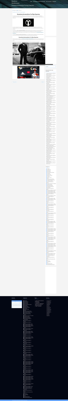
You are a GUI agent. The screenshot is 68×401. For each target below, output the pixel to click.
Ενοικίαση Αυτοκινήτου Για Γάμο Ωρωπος (19, 12)
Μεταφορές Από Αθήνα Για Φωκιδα (51, 250)
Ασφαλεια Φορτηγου (49, 175)
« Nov (12, 307)
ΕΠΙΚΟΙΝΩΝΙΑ (54, 1)
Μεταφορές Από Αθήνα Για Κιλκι (51, 221)
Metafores (48, 168)
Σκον (47, 262)
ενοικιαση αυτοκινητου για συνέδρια (51, 183)
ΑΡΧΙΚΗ (31, 1)
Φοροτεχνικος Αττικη (49, 263)
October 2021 (48, 303)
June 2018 (48, 306)
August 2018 (48, 304)
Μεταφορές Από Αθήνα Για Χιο (51, 254)
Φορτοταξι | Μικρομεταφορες (51, 264)
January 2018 (48, 308)
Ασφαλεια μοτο (49, 174)
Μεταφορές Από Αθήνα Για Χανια (51, 253)
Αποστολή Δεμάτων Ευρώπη (50, 172)
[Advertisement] (51, 23)
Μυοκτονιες (25, 393)
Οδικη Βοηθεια (49, 261)
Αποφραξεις (48, 173)
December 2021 (49, 302)
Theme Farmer (25, 400)
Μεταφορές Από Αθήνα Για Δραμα (51, 195)
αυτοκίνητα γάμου (26, 309)
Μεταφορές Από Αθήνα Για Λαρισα (51, 228)
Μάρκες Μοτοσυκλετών (50, 185)
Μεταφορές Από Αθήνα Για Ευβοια (51, 199)
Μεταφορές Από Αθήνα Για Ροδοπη (51, 243)
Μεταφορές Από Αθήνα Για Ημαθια (28, 337)
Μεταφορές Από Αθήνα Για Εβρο (51, 198)
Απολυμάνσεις (49, 171)
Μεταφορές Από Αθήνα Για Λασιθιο (51, 229)
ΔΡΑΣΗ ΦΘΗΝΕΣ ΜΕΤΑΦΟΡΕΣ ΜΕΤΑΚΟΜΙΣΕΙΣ (39, 1)
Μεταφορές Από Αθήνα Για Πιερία (51, 238)
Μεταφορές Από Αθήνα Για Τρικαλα (51, 246)
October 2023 (48, 301)
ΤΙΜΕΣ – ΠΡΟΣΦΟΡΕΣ (49, 1)
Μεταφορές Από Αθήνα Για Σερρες (51, 245)
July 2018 (48, 305)
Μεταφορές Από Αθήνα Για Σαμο (51, 244)
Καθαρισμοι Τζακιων (49, 184)
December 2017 (49, 309)
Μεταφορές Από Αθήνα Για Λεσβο (51, 230)
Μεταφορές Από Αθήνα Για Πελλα (28, 370)
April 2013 (48, 315)
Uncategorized (19, 10)
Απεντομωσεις (49, 170)
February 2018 (49, 307)
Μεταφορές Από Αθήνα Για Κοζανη (51, 222)
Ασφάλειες (48, 176)
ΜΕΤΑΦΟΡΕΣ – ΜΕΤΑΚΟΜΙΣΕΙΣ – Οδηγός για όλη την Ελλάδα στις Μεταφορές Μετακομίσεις (39, 304)
